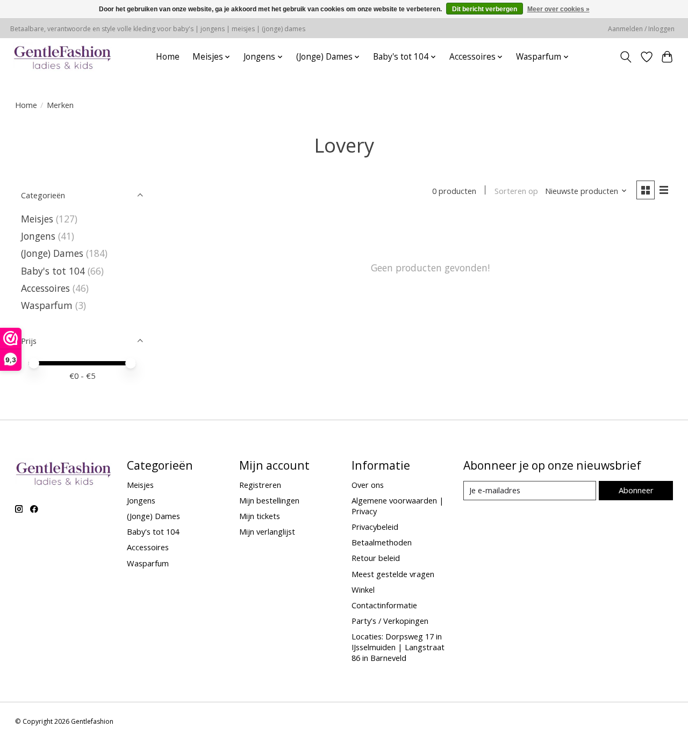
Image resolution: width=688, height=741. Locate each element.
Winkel (363, 589)
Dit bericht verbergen (484, 9)
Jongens (38, 235)
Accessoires (45, 288)
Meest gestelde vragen (393, 574)
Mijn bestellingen (269, 500)
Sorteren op (516, 190)
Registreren (260, 484)
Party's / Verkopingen (390, 620)
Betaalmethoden (382, 542)
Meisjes (37, 218)
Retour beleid (376, 557)
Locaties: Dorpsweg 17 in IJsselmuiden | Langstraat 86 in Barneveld (398, 647)
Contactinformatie (384, 605)
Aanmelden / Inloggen (641, 28)
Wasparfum (47, 305)
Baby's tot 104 (53, 270)
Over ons (368, 484)
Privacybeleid (375, 526)
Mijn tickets (259, 515)
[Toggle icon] (625, 57)
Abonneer (636, 490)
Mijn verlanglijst (267, 531)
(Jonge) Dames (52, 253)
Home (168, 56)
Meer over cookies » (558, 9)
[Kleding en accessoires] (62, 56)
